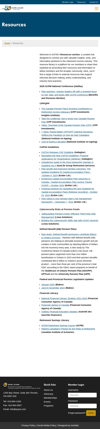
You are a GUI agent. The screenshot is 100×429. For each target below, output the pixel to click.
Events (47, 402)
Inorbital (75, 425)
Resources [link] (81, 2)
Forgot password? (77, 413)
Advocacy (48, 394)
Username (73, 390)
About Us (48, 390)
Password (73, 401)
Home (7, 43)
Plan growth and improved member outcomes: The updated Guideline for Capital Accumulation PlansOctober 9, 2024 (66, 172)
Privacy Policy (28, 425)
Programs (48, 405)
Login (91, 413)
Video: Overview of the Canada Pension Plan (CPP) (66, 125)
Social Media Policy (46, 425)
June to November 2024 (53, 288)
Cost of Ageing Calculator (53, 142)
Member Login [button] (67, 2)
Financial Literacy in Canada (55, 305)
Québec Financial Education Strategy (59, 311)
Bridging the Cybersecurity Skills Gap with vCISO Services (69, 220)
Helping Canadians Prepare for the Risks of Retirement (68, 329)
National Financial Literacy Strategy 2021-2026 (64, 298)
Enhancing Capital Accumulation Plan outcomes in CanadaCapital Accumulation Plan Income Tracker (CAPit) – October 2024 (66, 182)
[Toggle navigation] (96, 8)
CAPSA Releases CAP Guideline (57, 152)
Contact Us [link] (94, 2)
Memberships (50, 398)
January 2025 (48, 284)
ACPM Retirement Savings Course (58, 325)
